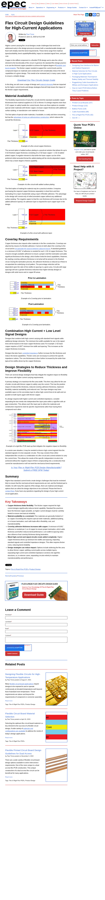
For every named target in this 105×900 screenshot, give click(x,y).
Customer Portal (73, 3)
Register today (79, 149)
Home (7, 14)
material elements (46, 84)
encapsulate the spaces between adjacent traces (32, 249)
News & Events (64, 3)
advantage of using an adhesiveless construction (31, 117)
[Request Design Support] (85, 181)
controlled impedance (30, 353)
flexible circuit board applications (21, 684)
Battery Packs (79, 109)
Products (61, 7)
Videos (48, 3)
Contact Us (82, 7)
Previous (20, 576)
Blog (38, 3)
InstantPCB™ (96, 7)
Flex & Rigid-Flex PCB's (20, 569)
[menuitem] (31, 7)
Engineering (50, 7)
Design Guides (72, 7)
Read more (9, 701)
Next (7, 576)
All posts (13, 576)
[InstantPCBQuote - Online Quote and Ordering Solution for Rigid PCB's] (85, 139)
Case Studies (55, 3)
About (31, 7)
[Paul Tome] (10, 37)
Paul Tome (30, 34)
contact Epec (10, 491)
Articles (33, 3)
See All (74, 118)
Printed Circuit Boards (82, 103)
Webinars (42, 3)
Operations (39, 7)
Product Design (35, 569)
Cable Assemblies (80, 112)
